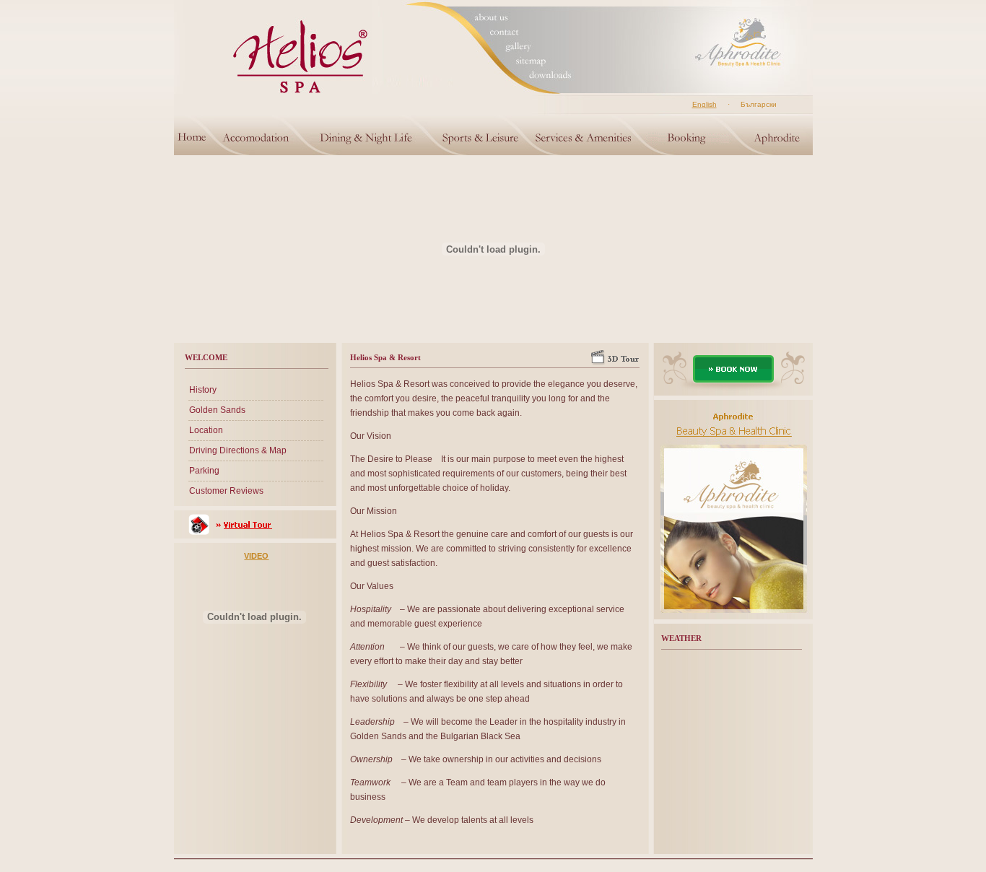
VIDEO (256, 555)
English (704, 104)
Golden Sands (217, 410)
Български (759, 104)
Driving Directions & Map (238, 450)
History (203, 390)
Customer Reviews (226, 491)
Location (206, 430)
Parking (204, 471)
